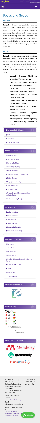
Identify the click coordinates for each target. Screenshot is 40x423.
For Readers (10, 244)
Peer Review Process (12, 159)
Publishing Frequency (13, 167)
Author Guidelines (12, 212)
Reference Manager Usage (14, 231)
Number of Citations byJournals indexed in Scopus (19, 260)
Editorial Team (11, 135)
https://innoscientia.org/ (13, 400)
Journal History (11, 255)
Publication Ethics (11, 170)
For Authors (10, 248)
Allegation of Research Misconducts (17, 174)
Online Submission (12, 216)
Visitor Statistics (11, 276)
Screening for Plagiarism (13, 227)
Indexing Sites (10, 272)
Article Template (11, 223)
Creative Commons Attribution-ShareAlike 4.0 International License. (13, 414)
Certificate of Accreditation (14, 265)
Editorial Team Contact (13, 142)
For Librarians (10, 251)
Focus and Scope (11, 155)
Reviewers (10, 138)
